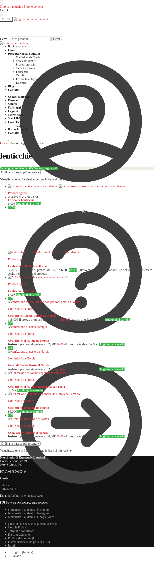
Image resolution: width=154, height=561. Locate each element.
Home (4, 143)
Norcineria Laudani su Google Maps (31, 517)
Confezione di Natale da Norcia (28, 340)
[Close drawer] (1, 14)
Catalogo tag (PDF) (45, 168)
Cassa (11, 347)
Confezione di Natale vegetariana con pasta (36, 386)
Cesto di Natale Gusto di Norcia (29, 365)
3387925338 (8, 488)
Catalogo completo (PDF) (16, 168)
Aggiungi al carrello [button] (28, 203)
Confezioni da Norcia (21, 308)
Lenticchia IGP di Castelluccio (28, 266)
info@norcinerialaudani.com (26, 495)
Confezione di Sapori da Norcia (28, 407)
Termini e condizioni (21, 531)
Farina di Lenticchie (21, 200)
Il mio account (17, 46)
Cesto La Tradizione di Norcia (28, 432)
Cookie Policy (17, 527)
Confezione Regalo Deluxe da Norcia (32, 315)
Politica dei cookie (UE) (23, 538)
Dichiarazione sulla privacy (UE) (29, 542)
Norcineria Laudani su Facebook (29, 509)
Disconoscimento (19, 534)
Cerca (57, 39)
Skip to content (33, 6)
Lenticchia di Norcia (21, 291)
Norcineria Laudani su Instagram (29, 513)
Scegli (73, 270)
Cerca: (4, 39)
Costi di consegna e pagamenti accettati (33, 523)
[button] (4, 139)
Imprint (12, 545)
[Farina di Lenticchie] (81, 186)
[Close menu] (1, 2)
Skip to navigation (11, 6)
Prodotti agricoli (18, 193)
